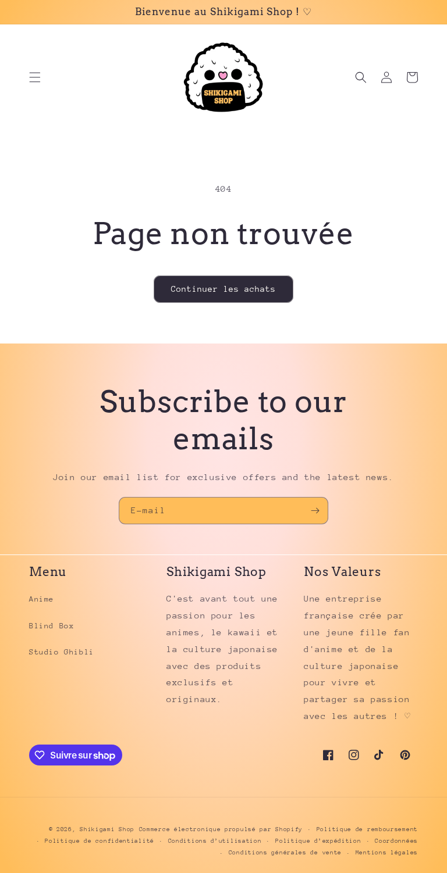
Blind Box (51, 625)
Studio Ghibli (61, 651)
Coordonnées (396, 841)
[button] (35, 77)
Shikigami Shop (107, 829)
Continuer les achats (223, 289)
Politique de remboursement (367, 829)
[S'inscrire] (315, 510)
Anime (41, 599)
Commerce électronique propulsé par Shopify (221, 829)
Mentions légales (387, 852)
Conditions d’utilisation (215, 841)
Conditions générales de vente (285, 852)
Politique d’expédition (318, 841)
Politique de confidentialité (99, 841)
